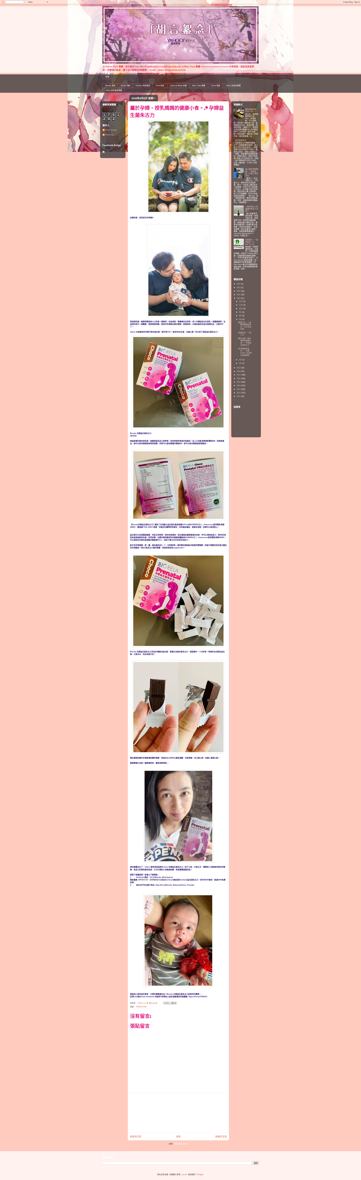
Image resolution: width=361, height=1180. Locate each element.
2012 (239, 393)
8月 (240, 316)
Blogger (200, 1174)
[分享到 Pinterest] (175, 1003)
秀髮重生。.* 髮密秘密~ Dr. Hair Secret (251, 242)
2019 (239, 368)
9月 (240, 312)
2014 (239, 385)
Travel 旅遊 (215, 85)
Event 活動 (125, 85)
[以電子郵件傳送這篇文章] (164, 1003)
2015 (239, 382)
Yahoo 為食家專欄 (233, 85)
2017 (239, 375)
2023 (239, 287)
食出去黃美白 (240, 140)
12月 (241, 301)
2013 (239, 389)
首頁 (107, 77)
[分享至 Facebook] (172, 1003)
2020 (239, 298)
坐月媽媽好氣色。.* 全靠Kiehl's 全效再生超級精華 (245, 351)
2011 (239, 396)
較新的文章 (135, 1136)
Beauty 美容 (110, 85)
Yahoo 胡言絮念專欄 (113, 90)
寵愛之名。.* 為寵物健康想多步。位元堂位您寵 (244, 325)
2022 (239, 291)
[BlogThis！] (167, 1003)
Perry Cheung (110, 130)
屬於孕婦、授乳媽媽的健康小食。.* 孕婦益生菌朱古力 (244, 341)
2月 (240, 363)
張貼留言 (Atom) (181, 1144)
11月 (241, 305)
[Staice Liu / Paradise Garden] (104, 153)
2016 (239, 378)
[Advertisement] (178, 1113)
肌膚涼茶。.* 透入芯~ (244, 334)
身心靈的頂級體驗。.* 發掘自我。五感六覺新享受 (251, 172)
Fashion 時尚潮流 (143, 85)
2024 (239, 284)
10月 (241, 309)
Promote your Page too (110, 155)
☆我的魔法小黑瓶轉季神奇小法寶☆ (251, 209)
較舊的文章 (221, 1136)
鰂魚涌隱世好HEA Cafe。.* (250, 110)
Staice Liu (109, 135)
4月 (240, 360)
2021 (239, 295)
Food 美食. (160, 85)
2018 (239, 371)
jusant (184, 1174)
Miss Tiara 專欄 (198, 85)
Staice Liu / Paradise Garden (112, 150)
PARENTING (141, 1007)
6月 (240, 319)
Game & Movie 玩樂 (178, 85)
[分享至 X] (170, 1003)
